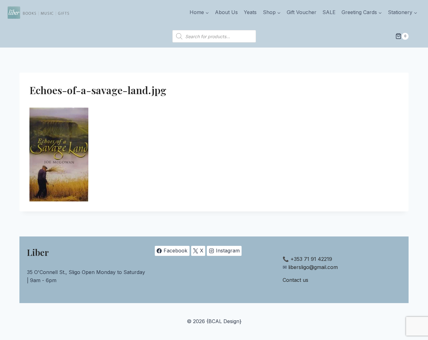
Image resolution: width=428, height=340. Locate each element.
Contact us (295, 280)
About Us (226, 12)
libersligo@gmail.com (313, 267)
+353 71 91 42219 (311, 259)
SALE (329, 12)
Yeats (250, 12)
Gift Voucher (301, 12)
